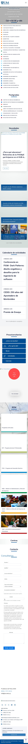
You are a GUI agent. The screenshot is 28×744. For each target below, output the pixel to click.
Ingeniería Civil (7, 69)
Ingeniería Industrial (9, 78)
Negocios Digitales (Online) (10, 43)
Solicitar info (14, 734)
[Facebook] (15, 705)
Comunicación (7, 106)
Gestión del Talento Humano (11, 36)
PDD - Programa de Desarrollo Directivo (12, 468)
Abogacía (5, 56)
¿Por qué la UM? (13, 346)
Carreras (8, 361)
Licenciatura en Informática (11, 85)
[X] (8, 705)
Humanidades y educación (10, 113)
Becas (7, 351)
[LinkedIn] (2, 705)
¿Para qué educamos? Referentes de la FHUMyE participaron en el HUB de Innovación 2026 (14, 154)
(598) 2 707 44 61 (6, 691)
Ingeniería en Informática (10, 76)
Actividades (11, 356)
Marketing (6, 38)
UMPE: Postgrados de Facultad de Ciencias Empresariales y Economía (13, 109)
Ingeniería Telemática (9, 83)
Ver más (6, 168)
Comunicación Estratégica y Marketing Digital (14, 51)
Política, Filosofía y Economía (11, 47)
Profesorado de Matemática (11, 67)
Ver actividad (14, 393)
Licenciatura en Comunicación (11, 54)
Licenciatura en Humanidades (11, 61)
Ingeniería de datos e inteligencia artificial (12, 73)
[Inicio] (5, 2)
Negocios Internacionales (10, 45)
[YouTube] (12, 705)
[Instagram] (5, 705)
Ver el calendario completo (14, 321)
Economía (5, 32)
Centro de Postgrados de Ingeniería (13, 102)
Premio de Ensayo (12, 312)
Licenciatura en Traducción (11, 63)
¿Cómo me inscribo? (12, 341)
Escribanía (6, 58)
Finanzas (5, 34)
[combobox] (14, 599)
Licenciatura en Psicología (10, 87)
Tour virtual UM (14, 374)
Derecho (5, 104)
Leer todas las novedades (14, 243)
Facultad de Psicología (9, 117)
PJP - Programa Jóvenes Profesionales (12, 448)
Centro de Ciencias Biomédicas (11, 99)
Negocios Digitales (8, 41)
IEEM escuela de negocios (10, 115)
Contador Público (8, 27)
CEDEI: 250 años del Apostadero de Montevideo (13, 295)
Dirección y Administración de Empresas (14, 30)
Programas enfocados (7, 427)
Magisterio (6, 65)
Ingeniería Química (8, 80)
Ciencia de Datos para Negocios (12, 25)
